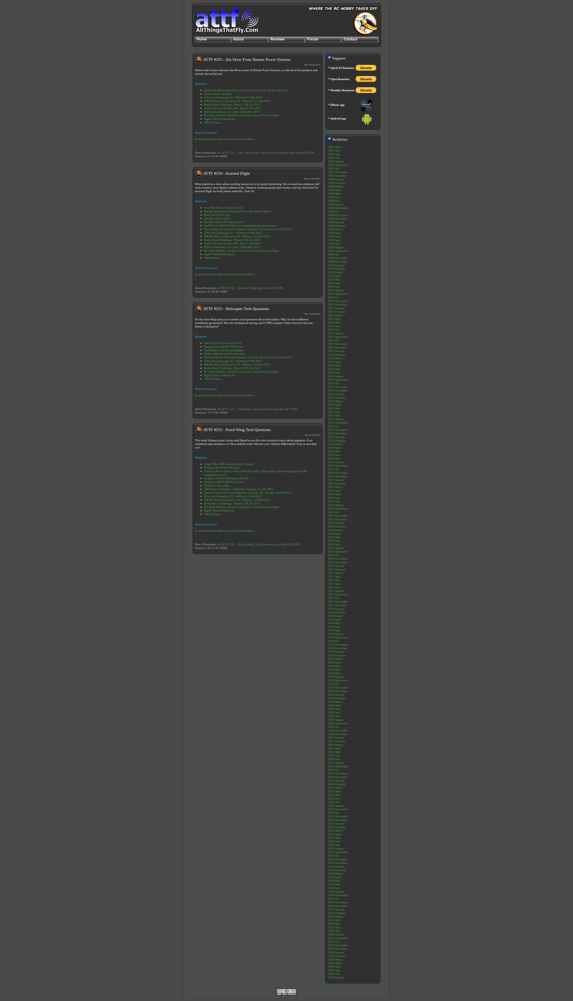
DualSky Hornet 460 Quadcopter (224, 222)
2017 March (335, 573)
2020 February (337, 698)
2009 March (335, 229)
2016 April (334, 533)
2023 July (334, 845)
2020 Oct (333, 727)
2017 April (334, 576)
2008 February (337, 183)
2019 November (338, 687)
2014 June (334, 455)
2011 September (338, 336)
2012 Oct (333, 383)
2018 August (336, 633)
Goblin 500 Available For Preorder (224, 353)
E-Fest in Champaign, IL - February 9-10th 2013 (233, 97)
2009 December (337, 261)
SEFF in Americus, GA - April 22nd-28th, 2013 (232, 111)
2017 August (336, 591)
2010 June (334, 283)
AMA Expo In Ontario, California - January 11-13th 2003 (238, 489)
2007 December (337, 175)
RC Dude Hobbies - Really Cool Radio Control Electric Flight (241, 115)
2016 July (334, 544)
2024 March (335, 873)
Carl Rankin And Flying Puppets (223, 350)
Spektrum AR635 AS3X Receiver (224, 482)
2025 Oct (333, 941)
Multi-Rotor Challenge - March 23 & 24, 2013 (232, 104)
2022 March (335, 787)
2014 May (334, 451)
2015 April (334, 490)
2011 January (336, 308)
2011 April (334, 319)
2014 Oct (333, 469)
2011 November (338, 344)
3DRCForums (212, 122)
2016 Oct (333, 555)
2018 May (334, 623)
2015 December (337, 519)
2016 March (335, 530)
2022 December (337, 820)
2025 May (334, 923)
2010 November (338, 301)
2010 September (338, 293)
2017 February (337, 569)
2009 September (338, 251)
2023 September (338, 852)
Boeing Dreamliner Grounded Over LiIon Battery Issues (237, 211)
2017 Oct (333, 598)
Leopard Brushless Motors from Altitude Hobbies (224, 139)
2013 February (337, 397)
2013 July (334, 415)
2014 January (336, 437)
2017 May (334, 580)
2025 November (338, 945)
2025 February (337, 913)
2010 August (336, 290)
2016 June (334, 540)
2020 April (334, 705)
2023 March (335, 830)
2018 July (334, 630)
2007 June (334, 154)
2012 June (334, 369)
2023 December (337, 863)
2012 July (334, 372)
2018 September (338, 637)
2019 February (337, 655)
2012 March (335, 358)
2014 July (334, 458)
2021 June (334, 755)
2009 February (337, 225)
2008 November (338, 215)
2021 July (334, 759)
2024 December (337, 905)
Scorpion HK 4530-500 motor (222, 467)
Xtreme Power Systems (217, 94)
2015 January (336, 480)
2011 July (334, 329)
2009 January (336, 222)
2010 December (337, 304)
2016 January (336, 523)
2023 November (338, 859)
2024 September (338, 895)
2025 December (337, 948)
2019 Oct (333, 684)
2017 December (337, 605)
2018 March (335, 616)
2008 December (337, 218)
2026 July (334, 973)
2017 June (334, 583)
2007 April (334, 147)
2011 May (334, 322)
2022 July (334, 802)
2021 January (336, 737)
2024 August (336, 891)
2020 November (338, 730)
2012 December (337, 390)
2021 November (338, 773)
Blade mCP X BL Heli (217, 215)
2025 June (334, 927)
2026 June (334, 970)
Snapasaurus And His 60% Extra (223, 346)
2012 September (338, 379)
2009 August (336, 247)
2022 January (336, 780)
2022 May (334, 795)
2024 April (334, 877)
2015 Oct (333, 512)
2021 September (338, 766)
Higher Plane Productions (219, 119)
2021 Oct (333, 769)
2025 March (335, 916)
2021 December (337, 777)
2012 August (336, 376)
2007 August (336, 161)
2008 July (334, 200)
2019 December (337, 691)
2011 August (336, 333)
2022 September (338, 809)
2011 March (335, 315)
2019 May (334, 666)
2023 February (337, 827)
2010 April (334, 276)
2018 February (337, 612)
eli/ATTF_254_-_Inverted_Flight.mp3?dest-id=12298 (249, 288)
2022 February (337, 784)
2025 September (338, 938)
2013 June (334, 412)
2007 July (334, 157)
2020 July (334, 716)
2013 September (338, 422)
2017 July (334, 587)
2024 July (334, 888)
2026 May (334, 966)
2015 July (334, 501)
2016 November (338, 558)
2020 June (334, 712)
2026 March (335, 959)
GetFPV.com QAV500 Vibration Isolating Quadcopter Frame (240, 225)
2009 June (334, 240)
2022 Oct (333, 812)
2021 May (334, 752)
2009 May (334, 236)
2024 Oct (333, 898)
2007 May (334, 150)
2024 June (334, 884)
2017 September (338, 594)
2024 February (337, 870)
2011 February (337, 311)
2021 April (334, 748)
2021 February (337, 741)
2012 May (334, 365)
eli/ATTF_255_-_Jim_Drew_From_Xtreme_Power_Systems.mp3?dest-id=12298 (265, 152)
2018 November (338, 644)
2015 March (335, 487)
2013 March (335, 401)
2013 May (334, 408)
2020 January (336, 694)
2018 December (337, 648)
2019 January (336, 651)
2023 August (336, 848)
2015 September (338, 508)
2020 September (338, 723)
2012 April (334, 361)
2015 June (334, 497)
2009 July (334, 243)
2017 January (336, 565)
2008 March (335, 186)
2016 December (337, 562)
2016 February (337, 526)
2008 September (338, 208)
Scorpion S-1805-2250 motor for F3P (226, 478)
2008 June (334, 197)
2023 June (334, 841)
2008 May (334, 193)
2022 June (334, 798)
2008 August (336, 204)
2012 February (337, 354)
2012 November (338, 387)
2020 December (337, 734)
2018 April (334, 619)
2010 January (336, 265)
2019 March (335, 659)
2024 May (334, 880)
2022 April (334, 791)
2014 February (337, 440)
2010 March (335, 272)
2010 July (334, 286)
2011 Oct (333, 340)
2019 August (336, 676)
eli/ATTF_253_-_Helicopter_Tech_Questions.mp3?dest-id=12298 (257, 409)
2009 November (338, 258)
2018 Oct (333, 641)
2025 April (334, 920)
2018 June (334, 626)
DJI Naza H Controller (217, 218)
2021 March (335, 744)
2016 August (336, 548)
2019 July (334, 673)
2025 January (336, 909)
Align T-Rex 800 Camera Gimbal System (228, 464)
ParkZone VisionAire (216, 485)
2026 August (336, 977)
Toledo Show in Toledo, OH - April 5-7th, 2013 (232, 108)
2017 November (338, 601)
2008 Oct (333, 211)
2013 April (334, 404)
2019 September (338, 680)
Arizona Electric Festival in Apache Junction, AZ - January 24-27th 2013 (248, 229)
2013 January (336, 394)
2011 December (337, 347)
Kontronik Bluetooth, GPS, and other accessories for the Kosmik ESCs (246, 90)
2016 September (338, 551)
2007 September (338, 165)
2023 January (336, 823)
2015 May (334, 494)
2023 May (334, 837)
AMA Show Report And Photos (222, 343)
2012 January (336, 351)
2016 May (334, 537)
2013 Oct (333, 426)
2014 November (338, 472)
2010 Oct (333, 297)
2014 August (336, 462)
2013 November (338, 429)
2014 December (337, 476)
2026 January (336, 952)
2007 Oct (333, 168)
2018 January (336, 608)
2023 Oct (333, 855)
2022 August (336, 805)
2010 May (334, 279)
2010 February (337, 268)
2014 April (334, 447)
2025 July (334, 931)
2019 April (334, 662)
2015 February (337, 483)
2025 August (336, 934)
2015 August (336, 505)
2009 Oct (333, 254)
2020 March (335, 701)
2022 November (338, 816)
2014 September (338, 465)
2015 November (338, 515)
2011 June (334, 326)
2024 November (338, 902)
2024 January (336, 866)
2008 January (336, 179)
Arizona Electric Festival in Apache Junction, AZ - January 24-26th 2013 (248, 357)
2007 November (338, 172)
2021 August (336, 762)
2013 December (337, 433)
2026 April (334, 963)
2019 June (334, 669)
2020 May (334, 709)
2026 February (337, 956)
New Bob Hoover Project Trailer (223, 207)
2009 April (334, 233)
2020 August (336, 719)
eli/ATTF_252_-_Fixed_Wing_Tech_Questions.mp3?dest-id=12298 (258, 544)
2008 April (334, 190)
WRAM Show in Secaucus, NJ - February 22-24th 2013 (237, 101)
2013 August (336, 419)
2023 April (334, 834)
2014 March (335, 444)
